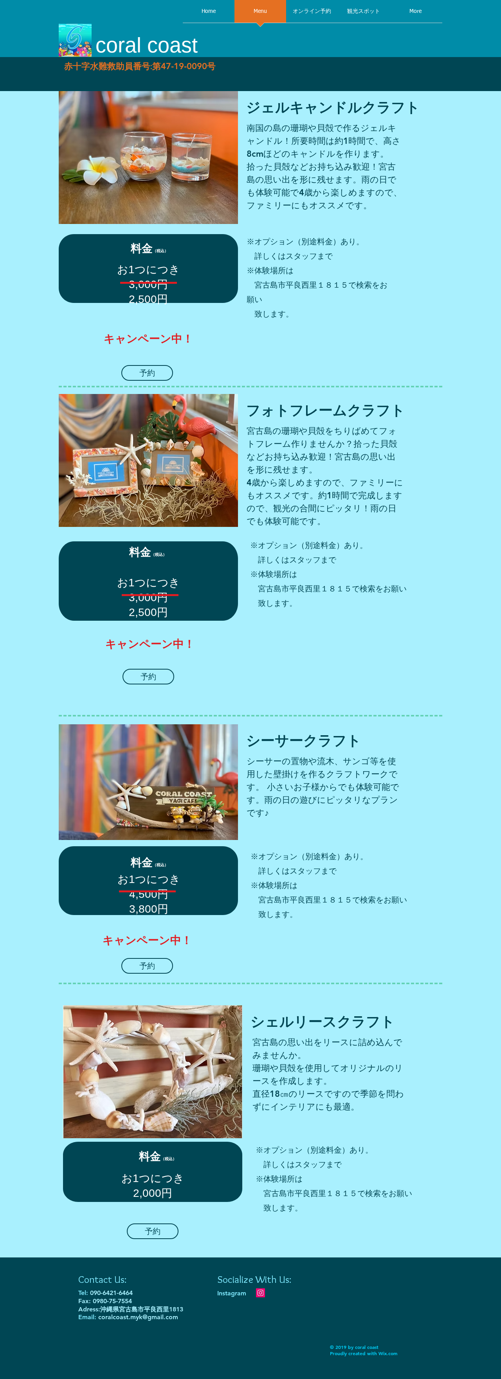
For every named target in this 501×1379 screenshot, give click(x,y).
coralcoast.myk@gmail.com (138, 1317)
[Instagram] (260, 1292)
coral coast (147, 45)
